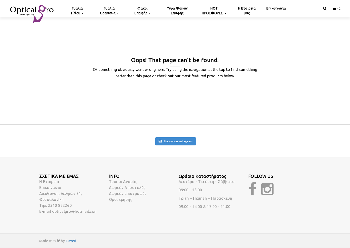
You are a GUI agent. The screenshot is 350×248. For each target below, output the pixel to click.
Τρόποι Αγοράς (123, 181)
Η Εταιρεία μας (247, 10)
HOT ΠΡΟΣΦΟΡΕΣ (213, 10)
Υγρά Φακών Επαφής (177, 10)
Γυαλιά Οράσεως (108, 10)
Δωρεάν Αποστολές (127, 187)
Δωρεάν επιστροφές (128, 193)
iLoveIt (71, 241)
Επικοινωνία (276, 8)
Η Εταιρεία (49, 181)
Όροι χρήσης (120, 199)
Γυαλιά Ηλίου (77, 10)
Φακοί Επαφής (141, 10)
